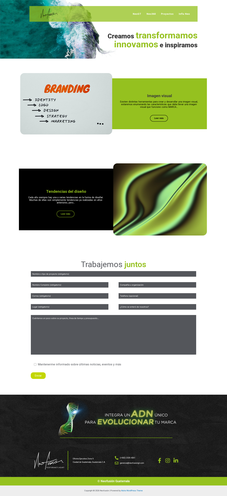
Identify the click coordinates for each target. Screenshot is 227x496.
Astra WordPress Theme (132, 490)
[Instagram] (167, 460)
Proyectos (167, 13)
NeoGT (137, 13)
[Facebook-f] (159, 460)
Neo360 (151, 13)
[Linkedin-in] (175, 460)
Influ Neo (184, 13)
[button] (159, 118)
